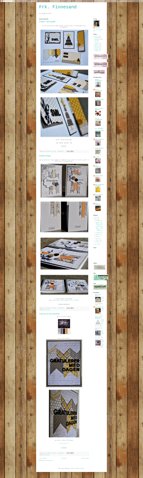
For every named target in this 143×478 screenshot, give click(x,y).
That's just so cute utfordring (49, 314)
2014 (96, 217)
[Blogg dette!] (68, 151)
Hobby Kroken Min (99, 139)
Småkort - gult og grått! (47, 21)
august (98, 234)
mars (97, 238)
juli (97, 236)
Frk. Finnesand (58, 7)
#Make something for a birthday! (70, 300)
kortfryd (97, 157)
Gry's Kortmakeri (99, 128)
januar (98, 241)
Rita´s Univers (98, 194)
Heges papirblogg (99, 130)
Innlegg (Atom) (49, 460)
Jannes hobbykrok (99, 148)
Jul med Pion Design (102, 332)
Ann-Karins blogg (99, 99)
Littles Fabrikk (99, 175)
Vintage (96, 50)
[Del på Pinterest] (73, 151)
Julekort (97, 43)
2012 (96, 244)
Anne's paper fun (99, 307)
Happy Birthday (102, 309)
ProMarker (97, 49)
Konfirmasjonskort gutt (102, 321)
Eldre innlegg (85, 458)
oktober (98, 222)
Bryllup (96, 36)
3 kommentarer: (61, 151)
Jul (95, 41)
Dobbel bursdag (44, 156)
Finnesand (97, 27)
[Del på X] (70, 151)
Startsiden (64, 458)
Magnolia (97, 44)
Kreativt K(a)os (99, 339)
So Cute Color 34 (64, 143)
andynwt (72, 468)
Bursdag (47, 309)
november (98, 220)
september (98, 232)
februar (98, 240)
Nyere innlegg (42, 458)
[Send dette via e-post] (67, 151)
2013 (96, 219)
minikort (97, 47)
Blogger (82, 468)
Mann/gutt (97, 46)
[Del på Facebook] (71, 151)
